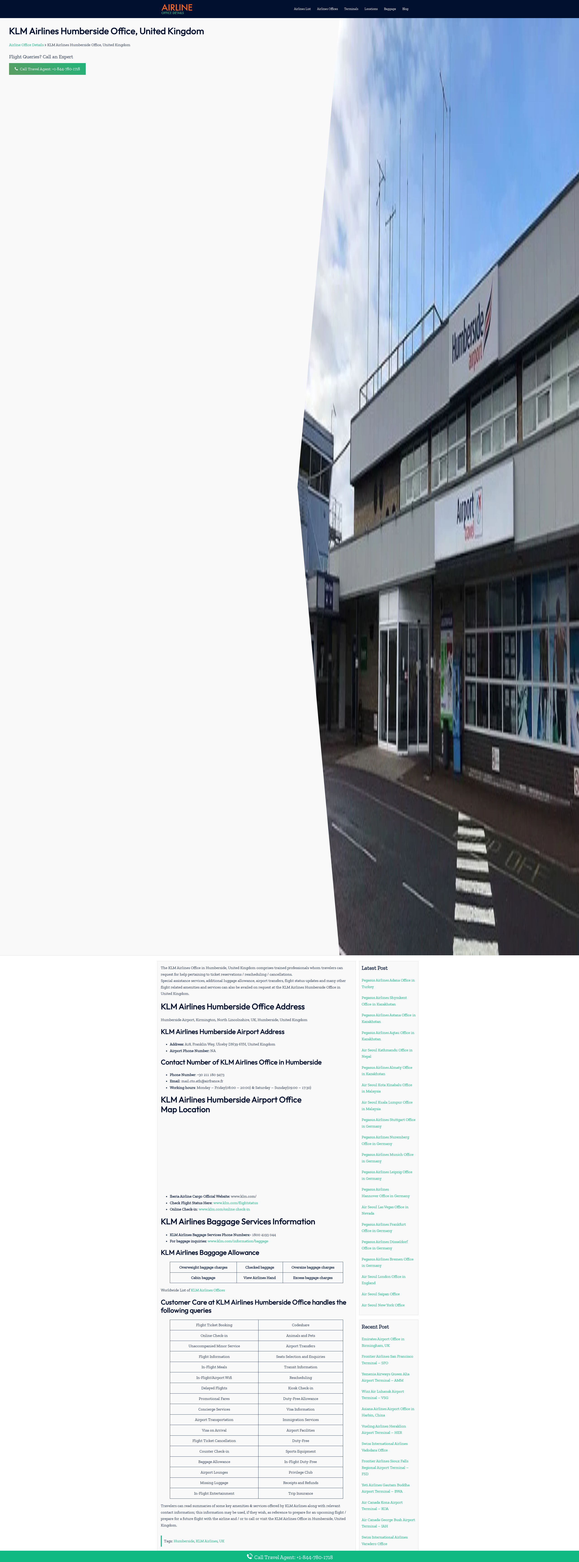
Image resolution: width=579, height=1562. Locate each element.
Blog (405, 9)
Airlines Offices (327, 9)
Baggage (390, 9)
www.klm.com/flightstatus (235, 1203)
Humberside (184, 1541)
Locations (371, 9)
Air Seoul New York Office (383, 1305)
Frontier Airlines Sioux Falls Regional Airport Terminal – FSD (385, 1467)
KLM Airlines (207, 1541)
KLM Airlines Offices (208, 1290)
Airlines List (302, 9)
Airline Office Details (26, 44)
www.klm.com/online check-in (224, 1209)
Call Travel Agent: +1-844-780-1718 (49, 68)
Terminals (351, 9)
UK (221, 1541)
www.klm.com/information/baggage (238, 1241)
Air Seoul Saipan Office (381, 1294)
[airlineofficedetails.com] (177, 8)
